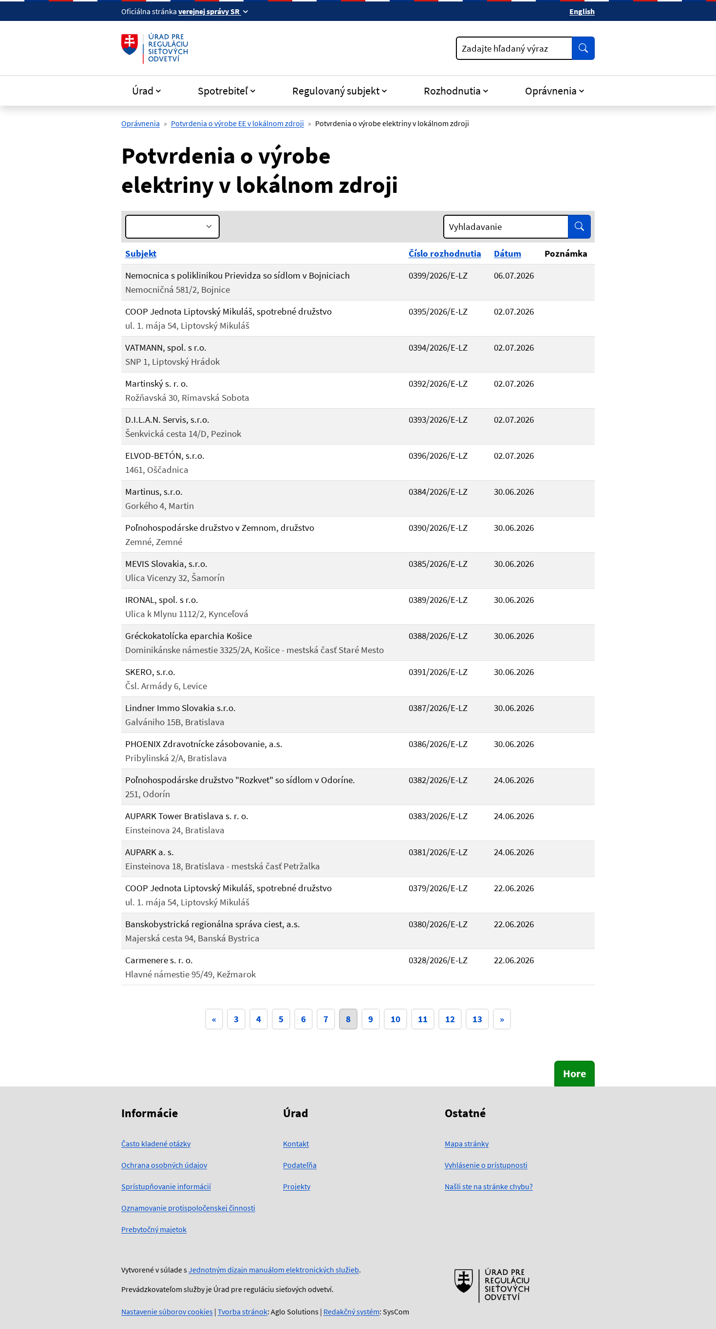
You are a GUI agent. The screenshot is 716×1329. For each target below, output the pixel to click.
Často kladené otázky (155, 1143)
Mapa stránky (467, 1143)
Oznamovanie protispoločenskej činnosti (188, 1208)
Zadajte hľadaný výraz (505, 48)
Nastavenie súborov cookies (167, 1311)
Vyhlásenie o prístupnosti (486, 1165)
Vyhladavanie (475, 226)
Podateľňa (300, 1165)
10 (395, 1019)
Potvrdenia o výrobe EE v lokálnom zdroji (237, 123)
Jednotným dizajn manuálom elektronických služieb (273, 1269)
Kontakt (296, 1143)
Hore (574, 1073)
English (582, 11)
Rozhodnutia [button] (452, 90)
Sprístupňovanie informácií (166, 1186)
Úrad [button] (142, 90)
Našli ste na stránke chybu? (489, 1186)
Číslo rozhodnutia (445, 253)
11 (423, 1019)
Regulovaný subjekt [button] (335, 90)
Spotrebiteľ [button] (223, 90)
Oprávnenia (140, 123)
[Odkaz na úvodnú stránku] (156, 48)
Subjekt (140, 253)
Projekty (296, 1186)
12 (450, 1019)
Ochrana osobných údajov (164, 1165)
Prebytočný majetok (154, 1229)
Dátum (507, 253)
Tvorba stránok (242, 1311)
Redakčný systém (351, 1311)
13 (477, 1019)
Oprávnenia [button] (551, 90)
